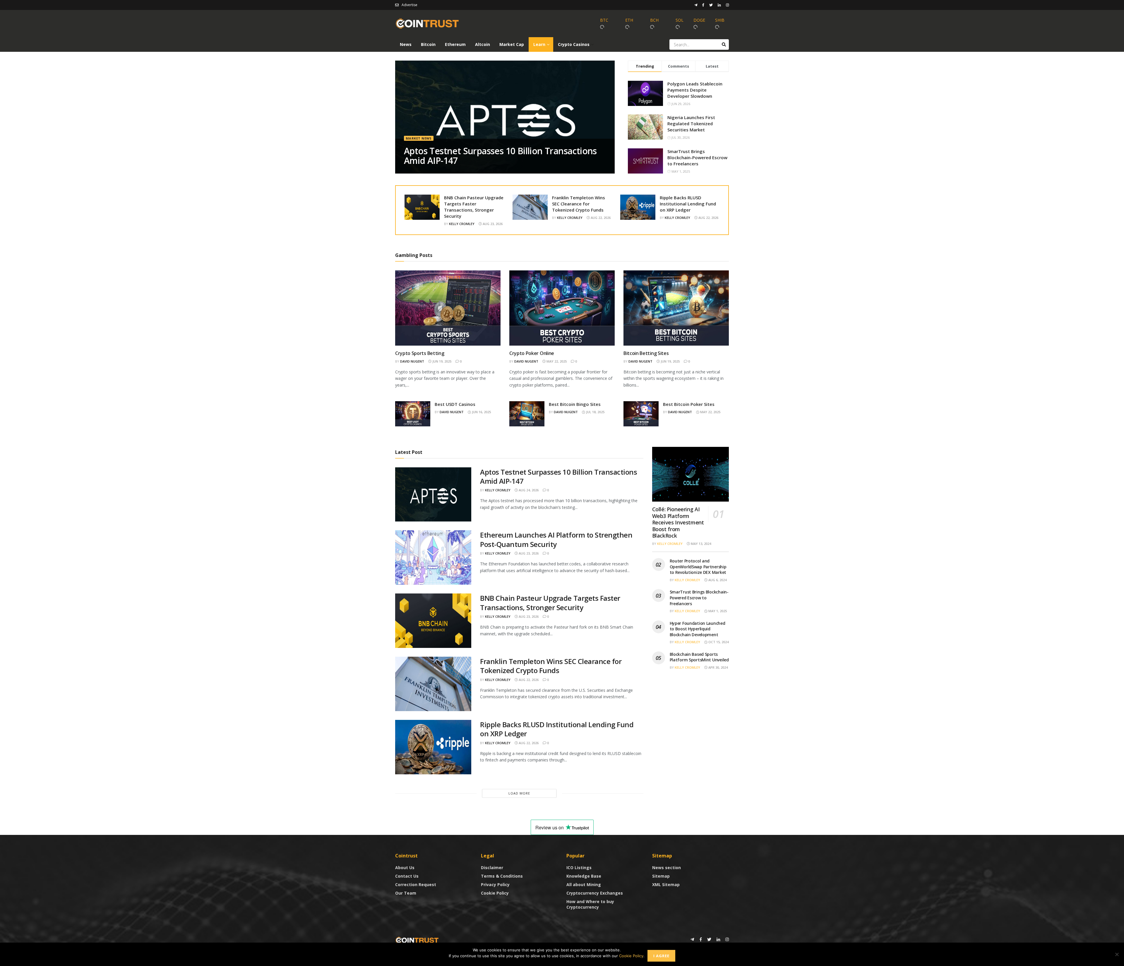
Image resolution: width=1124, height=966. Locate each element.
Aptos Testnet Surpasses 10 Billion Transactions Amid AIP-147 (500, 156)
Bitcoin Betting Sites (646, 353)
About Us (404, 867)
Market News (419, 138)
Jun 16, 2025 (481, 412)
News (406, 44)
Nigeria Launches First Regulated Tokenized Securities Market (691, 123)
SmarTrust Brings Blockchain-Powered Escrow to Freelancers (697, 157)
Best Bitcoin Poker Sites (689, 404)
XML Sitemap (666, 884)
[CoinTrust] (417, 940)
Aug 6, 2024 (717, 580)
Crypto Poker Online (531, 353)
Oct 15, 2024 (718, 642)
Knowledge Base (583, 876)
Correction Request (415, 884)
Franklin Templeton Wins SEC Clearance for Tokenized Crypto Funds (578, 204)
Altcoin (482, 44)
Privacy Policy (495, 884)
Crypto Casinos (574, 44)
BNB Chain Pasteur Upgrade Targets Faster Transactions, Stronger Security (473, 207)
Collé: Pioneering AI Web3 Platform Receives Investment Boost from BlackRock (678, 522)
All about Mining (583, 884)
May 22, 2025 (556, 361)
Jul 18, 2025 (594, 412)
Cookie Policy (495, 893)
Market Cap (511, 44)
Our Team (405, 893)
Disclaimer (492, 867)
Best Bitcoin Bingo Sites (575, 404)
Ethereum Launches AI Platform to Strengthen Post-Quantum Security (556, 539)
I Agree (661, 955)
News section (666, 867)
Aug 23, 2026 (492, 224)
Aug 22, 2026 (600, 217)
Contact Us (407, 876)
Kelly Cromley (461, 224)
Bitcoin (428, 44)
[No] (1117, 954)
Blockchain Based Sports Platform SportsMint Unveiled (699, 657)
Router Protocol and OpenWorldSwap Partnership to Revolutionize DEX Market (698, 566)
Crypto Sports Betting (419, 353)
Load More (519, 793)
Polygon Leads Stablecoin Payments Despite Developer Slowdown (694, 90)
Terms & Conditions (502, 876)
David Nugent (412, 361)
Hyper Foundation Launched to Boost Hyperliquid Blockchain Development (697, 628)
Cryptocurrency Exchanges (594, 893)
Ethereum (455, 44)
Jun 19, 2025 (441, 361)
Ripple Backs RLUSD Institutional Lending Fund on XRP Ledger (688, 204)
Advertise (409, 4)
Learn (539, 44)
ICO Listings (579, 867)
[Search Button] (724, 44)
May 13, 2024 (700, 543)
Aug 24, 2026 (528, 490)
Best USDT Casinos (455, 404)
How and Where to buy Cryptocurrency (590, 904)
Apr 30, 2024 (717, 667)
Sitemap (661, 876)
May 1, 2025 (717, 611)
